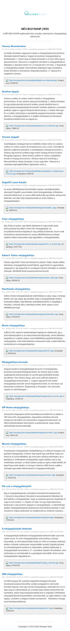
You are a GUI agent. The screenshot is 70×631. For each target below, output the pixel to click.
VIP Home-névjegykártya (15, 407)
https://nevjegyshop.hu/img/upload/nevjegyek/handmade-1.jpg (33, 314)
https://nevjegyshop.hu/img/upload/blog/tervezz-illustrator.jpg (33, 80)
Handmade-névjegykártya (16, 289)
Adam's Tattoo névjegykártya (18, 255)
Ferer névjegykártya (13, 219)
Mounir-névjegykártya (14, 443)
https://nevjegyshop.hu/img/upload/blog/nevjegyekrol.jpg (31, 517)
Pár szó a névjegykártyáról (16, 486)
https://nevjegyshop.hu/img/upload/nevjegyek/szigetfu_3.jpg (32, 208)
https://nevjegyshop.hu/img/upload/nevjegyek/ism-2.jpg (30, 608)
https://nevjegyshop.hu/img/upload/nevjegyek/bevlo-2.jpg (31, 351)
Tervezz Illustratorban (14, 46)
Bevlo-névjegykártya (13, 325)
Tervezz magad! (10, 137)
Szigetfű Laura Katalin (14, 182)
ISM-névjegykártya (12, 574)
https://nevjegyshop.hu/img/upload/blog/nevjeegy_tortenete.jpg (33, 563)
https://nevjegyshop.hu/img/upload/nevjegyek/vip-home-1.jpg (33, 433)
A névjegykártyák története (17, 528)
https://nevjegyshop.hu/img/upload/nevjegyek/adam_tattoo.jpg (33, 278)
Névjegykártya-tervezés (15, 362)
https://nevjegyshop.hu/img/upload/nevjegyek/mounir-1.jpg (32, 475)
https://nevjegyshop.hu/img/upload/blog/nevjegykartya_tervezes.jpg (35, 396)
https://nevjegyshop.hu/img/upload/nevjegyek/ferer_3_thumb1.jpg (35, 244)
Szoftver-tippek (10, 91)
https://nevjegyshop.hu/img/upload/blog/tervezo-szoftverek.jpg (33, 126)
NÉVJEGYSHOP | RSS (35, 29)
